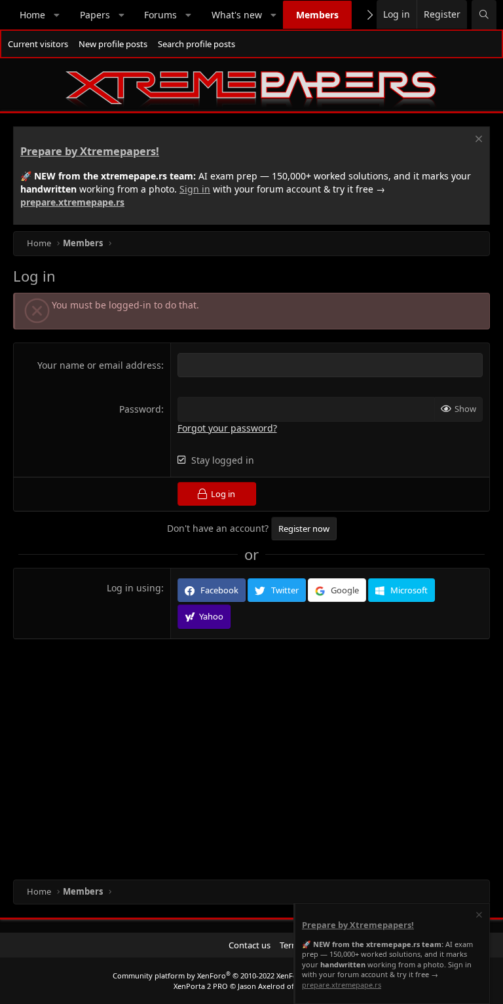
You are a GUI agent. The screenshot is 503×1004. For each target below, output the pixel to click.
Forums (160, 15)
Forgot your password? (227, 428)
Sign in (194, 189)
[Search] (484, 14)
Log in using (134, 588)
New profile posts (113, 44)
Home (32, 15)
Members (317, 15)
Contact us (249, 945)
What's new (237, 15)
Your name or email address (99, 365)
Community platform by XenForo (216, 975)
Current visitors (38, 44)
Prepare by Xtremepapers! (89, 151)
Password (140, 409)
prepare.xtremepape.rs (72, 202)
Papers (95, 15)
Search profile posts (196, 44)
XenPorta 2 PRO (201, 986)
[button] (57, 15)
